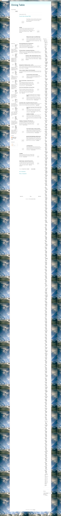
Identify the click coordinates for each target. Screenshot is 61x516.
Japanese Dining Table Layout (46, 305)
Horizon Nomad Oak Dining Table (46, 148)
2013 (45, 41)
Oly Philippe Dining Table (46, 124)
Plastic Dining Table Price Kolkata (46, 471)
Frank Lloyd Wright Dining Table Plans (46, 233)
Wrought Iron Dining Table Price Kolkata (46, 448)
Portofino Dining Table (46, 178)
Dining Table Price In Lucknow (46, 188)
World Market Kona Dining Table (46, 362)
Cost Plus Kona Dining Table (46, 358)
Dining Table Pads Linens (46, 273)
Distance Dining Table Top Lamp (46, 315)
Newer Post (21, 196)
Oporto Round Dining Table (46, 191)
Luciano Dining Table (46, 104)
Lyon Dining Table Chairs (46, 82)
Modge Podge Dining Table (46, 400)
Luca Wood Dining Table (46, 110)
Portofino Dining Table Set (46, 165)
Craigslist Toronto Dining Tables (16, 55)
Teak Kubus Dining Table (46, 415)
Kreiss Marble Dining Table (46, 431)
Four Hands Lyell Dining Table (46, 85)
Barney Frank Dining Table (46, 270)
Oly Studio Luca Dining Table (46, 121)
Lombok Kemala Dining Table (46, 208)
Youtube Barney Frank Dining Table (46, 263)
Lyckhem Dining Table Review (46, 92)
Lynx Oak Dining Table (46, 66)
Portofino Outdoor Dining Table (46, 168)
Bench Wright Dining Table (46, 248)
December (46, 42)
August (46, 476)
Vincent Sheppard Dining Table (46, 391)
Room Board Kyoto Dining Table (46, 368)
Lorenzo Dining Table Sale (46, 218)
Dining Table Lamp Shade (46, 319)
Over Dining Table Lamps (46, 335)
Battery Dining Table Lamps (46, 341)
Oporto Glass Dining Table (46, 195)
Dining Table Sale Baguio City (46, 281)
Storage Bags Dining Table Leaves (46, 277)
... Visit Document (36, 132)
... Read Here (37, 140)
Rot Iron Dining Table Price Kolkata (46, 468)
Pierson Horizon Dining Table (46, 155)
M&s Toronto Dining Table (16, 72)
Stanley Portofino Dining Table (46, 175)
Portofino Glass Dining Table (46, 181)
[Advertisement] (30, 7)
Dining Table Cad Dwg (16, 100)
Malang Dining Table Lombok (46, 211)
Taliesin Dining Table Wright (46, 255)
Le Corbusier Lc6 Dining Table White (46, 289)
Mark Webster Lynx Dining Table (46, 72)
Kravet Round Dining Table (46, 441)
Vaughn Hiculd (14, 137)
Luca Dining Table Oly (46, 141)
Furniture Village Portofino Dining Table (46, 172)
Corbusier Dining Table (46, 299)
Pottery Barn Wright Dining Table (46, 229)
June (45, 478)
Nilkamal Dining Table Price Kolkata (46, 460)
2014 (45, 40)
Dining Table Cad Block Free (16, 81)
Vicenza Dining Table (46, 383)
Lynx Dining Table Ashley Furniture (46, 55)
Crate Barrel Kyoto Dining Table (46, 379)
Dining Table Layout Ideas (46, 311)
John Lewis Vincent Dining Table (46, 388)
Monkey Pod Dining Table (46, 403)
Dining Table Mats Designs (46, 52)
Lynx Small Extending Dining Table (46, 63)
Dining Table (18, 5)
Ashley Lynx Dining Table (46, 75)
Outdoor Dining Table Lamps (46, 328)
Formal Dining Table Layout (46, 308)
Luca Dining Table (46, 119)
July (45, 477)
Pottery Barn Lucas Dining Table (46, 115)
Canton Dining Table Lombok (46, 215)
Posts (13, 144)
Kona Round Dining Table (46, 344)
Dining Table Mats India (46, 48)
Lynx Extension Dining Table (46, 68)
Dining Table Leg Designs (16, 108)
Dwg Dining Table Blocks (16, 64)
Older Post (39, 196)
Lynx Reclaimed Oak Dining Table (46, 59)
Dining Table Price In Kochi (46, 444)
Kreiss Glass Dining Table (46, 428)
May (45, 479)
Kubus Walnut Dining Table (46, 411)
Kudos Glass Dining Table (46, 394)
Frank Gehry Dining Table (46, 267)
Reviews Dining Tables (16, 91)
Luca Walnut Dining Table (46, 106)
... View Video (26, 68)
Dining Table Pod (46, 406)
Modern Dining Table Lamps (46, 338)
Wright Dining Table (46, 241)
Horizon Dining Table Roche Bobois (46, 144)
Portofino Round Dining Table (46, 162)
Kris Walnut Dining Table (46, 426)
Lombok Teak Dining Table (46, 202)
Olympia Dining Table (46, 132)
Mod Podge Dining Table (46, 397)
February (46, 483)
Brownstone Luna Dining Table (46, 95)
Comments (13, 145)
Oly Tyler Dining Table (46, 128)
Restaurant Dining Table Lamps (46, 331)
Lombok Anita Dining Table (46, 205)
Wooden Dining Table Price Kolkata (46, 456)
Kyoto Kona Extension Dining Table (46, 375)
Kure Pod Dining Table (46, 409)
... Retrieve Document (30, 47)
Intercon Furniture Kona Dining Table (46, 354)
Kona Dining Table (46, 365)
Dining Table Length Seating (16, 126)
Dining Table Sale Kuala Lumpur (46, 418)
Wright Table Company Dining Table (46, 244)
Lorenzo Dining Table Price (46, 225)
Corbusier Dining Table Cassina (46, 293)
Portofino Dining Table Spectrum (46, 185)
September (46, 474)
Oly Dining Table (46, 129)
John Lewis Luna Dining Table (46, 98)
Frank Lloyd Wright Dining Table (46, 251)
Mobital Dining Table (46, 439)
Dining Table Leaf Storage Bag (46, 285)
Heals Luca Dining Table (46, 112)
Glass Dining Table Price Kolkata (46, 464)
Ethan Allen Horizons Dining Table (46, 158)
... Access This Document (28, 85)
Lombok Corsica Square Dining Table (46, 198)
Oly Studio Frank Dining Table (46, 134)
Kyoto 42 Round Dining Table (46, 371)
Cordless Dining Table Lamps (46, 325)
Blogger (34, 509)
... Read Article (25, 53)
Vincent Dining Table (46, 385)
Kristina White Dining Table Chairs (46, 435)
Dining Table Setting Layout (46, 302)
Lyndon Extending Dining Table (46, 88)
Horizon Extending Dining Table (46, 152)
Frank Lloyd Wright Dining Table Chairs (46, 238)
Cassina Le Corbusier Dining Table (46, 296)
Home (30, 196)
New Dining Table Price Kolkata (46, 452)
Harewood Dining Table (16, 45)
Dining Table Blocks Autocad (16, 117)
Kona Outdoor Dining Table (46, 348)
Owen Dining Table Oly (46, 138)
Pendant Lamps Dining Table (46, 322)
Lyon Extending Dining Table (46, 79)
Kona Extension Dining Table (46, 351)
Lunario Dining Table (46, 101)
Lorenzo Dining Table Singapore (46, 221)
